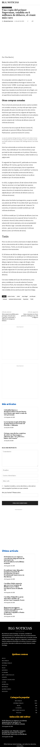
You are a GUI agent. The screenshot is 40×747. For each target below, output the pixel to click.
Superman (25, 299)
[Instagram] (25, 649)
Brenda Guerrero (8, 21)
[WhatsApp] (23, 26)
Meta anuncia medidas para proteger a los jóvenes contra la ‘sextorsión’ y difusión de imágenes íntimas (10, 317)
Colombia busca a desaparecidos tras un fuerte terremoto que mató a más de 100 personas (15, 412)
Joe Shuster (32, 296)
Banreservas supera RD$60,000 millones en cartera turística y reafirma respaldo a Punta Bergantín (14, 611)
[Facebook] (10, 26)
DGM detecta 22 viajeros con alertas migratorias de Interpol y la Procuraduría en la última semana (14, 722)
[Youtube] (21, 649)
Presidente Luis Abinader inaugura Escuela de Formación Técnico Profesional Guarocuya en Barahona (14, 573)
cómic (18, 296)
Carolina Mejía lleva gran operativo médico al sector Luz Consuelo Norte (14, 598)
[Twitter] (14, 26)
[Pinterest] (19, 26)
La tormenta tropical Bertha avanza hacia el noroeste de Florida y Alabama (15, 423)
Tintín (31, 299)
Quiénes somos (20, 654)
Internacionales (6, 7)
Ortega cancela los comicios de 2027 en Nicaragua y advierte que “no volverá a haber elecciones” (15, 435)
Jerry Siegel (24, 296)
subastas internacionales (15, 299)
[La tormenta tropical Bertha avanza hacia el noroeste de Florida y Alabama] (32, 425)
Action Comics (11, 296)
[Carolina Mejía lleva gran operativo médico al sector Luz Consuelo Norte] (29, 600)
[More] (28, 26)
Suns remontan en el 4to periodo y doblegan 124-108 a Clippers (29, 315)
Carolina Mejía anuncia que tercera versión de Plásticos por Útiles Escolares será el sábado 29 (13, 587)
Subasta (5, 299)
